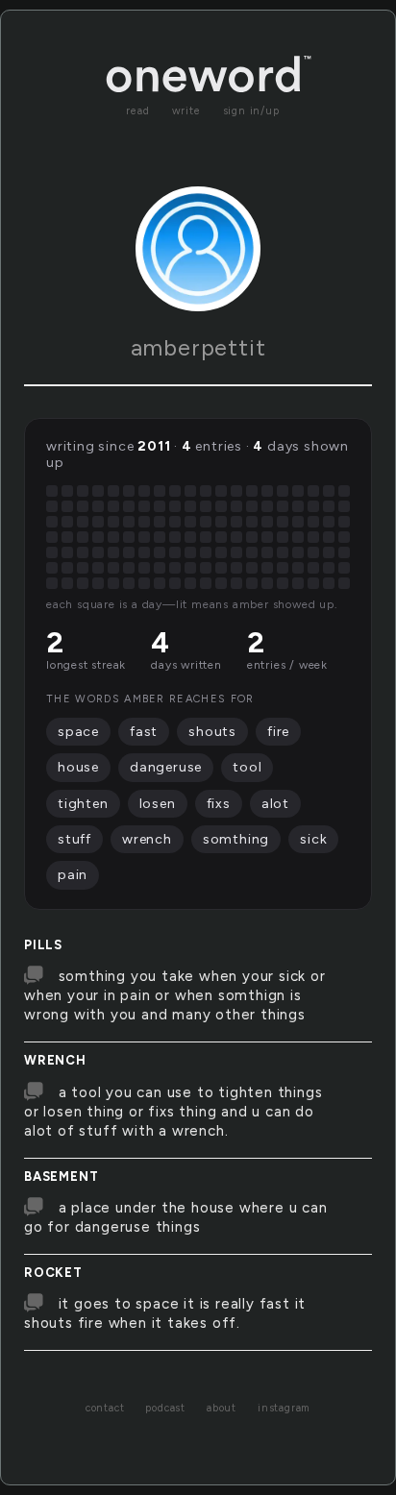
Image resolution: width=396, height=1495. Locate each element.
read (137, 111)
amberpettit (198, 347)
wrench (55, 1060)
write (186, 111)
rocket (53, 1272)
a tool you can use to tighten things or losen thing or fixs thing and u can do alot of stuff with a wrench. (173, 1112)
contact (105, 1408)
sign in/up (251, 111)
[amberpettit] (198, 248)
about (221, 1408)
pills (43, 945)
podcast (165, 1408)
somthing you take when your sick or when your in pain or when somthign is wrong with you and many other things (175, 995)
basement (61, 1176)
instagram (284, 1408)
